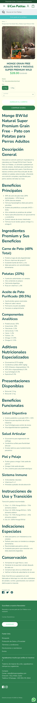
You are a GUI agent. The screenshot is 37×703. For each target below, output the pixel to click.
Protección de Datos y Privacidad (13, 641)
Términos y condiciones (10, 645)
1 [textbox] (3, 95)
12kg (12, 88)
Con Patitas (19, 697)
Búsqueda (5, 638)
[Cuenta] (28, 5)
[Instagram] (6, 687)
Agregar (10, 624)
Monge (4, 79)
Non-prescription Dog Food (12, 81)
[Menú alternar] (4, 6)
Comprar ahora (18, 108)
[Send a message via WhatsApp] (33, 699)
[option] (18, 42)
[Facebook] (3, 687)
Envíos (4, 651)
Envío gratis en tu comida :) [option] (18, 17)
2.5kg (5, 88)
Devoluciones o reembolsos (12, 648)
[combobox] (18, 94)
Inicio (3, 21)
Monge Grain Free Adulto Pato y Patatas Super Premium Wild (18, 24)
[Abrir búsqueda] (3, 12)
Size (3, 84)
